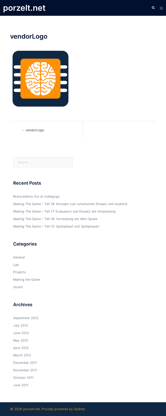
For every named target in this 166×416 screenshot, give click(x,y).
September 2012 (25, 318)
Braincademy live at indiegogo (36, 196)
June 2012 (21, 333)
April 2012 (21, 348)
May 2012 (20, 340)
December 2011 (25, 363)
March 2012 (22, 355)
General (19, 257)
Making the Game (26, 279)
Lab (16, 265)
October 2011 (23, 378)
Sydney (79, 409)
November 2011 (25, 370)
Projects (19, 272)
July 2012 (20, 325)
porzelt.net (24, 8)
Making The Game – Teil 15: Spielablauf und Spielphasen (56, 226)
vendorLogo (35, 130)
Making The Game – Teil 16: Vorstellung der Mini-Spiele (55, 219)
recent (18, 287)
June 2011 (20, 385)
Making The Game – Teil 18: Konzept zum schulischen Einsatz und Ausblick (70, 204)
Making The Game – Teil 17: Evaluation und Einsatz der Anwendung (64, 211)
